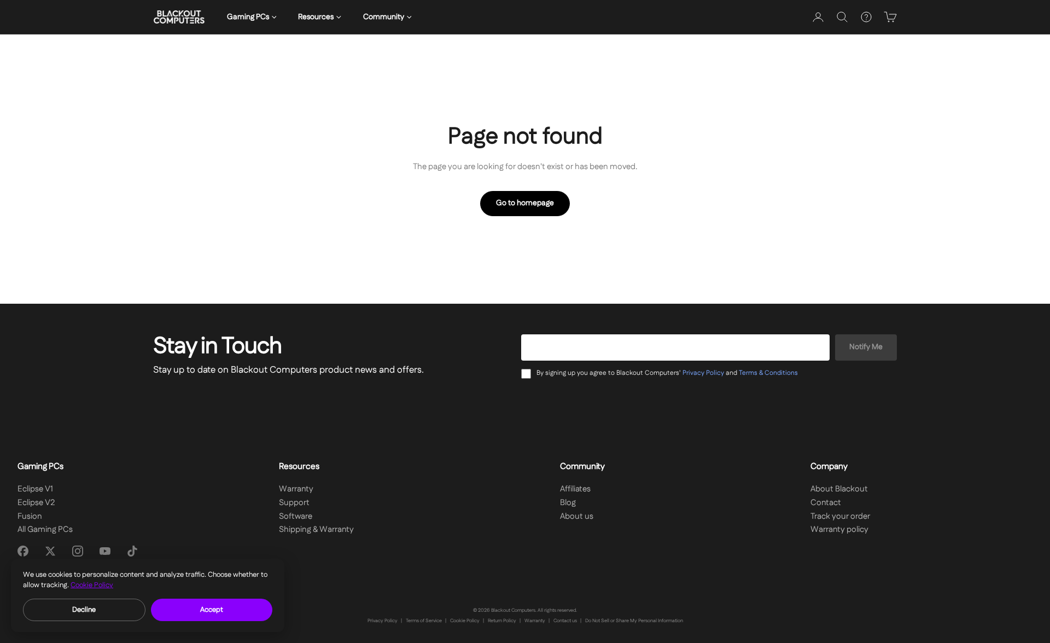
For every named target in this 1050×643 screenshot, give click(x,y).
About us (576, 516)
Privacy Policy (703, 373)
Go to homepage (525, 203)
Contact (825, 502)
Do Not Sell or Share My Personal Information (634, 620)
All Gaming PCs (45, 529)
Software (295, 516)
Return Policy (502, 620)
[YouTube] (105, 551)
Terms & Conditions (768, 373)
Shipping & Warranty (316, 529)
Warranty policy (839, 529)
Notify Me (866, 346)
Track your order (840, 516)
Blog (568, 502)
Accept (211, 610)
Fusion (30, 516)
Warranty (296, 489)
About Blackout (839, 489)
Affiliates (575, 489)
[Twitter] (50, 551)
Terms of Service (424, 620)
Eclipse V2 (36, 502)
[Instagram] (77, 551)
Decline (84, 610)
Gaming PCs (248, 16)
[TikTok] (132, 551)
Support (294, 502)
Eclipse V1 (35, 489)
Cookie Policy (465, 620)
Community (383, 16)
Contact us (565, 620)
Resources (316, 16)
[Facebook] (23, 551)
